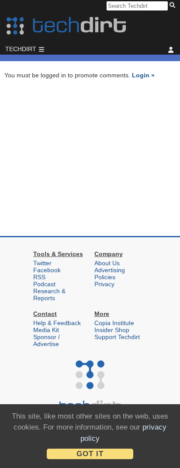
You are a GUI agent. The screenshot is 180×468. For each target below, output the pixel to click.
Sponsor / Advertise (46, 340)
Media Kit (46, 329)
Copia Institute (114, 322)
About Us (107, 263)
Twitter (42, 263)
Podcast (44, 284)
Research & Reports (49, 295)
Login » (143, 75)
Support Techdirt (117, 336)
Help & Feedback (57, 322)
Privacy (104, 284)
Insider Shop (111, 329)
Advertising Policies (109, 274)
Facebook (47, 270)
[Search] (174, 6)
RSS (39, 277)
